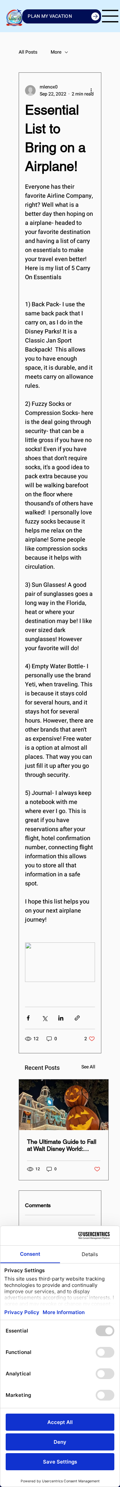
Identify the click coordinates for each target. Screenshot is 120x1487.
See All (88, 1066)
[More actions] (91, 90)
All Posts (28, 52)
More (56, 52)
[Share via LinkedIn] (61, 1018)
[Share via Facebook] (28, 1018)
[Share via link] (77, 1018)
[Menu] (110, 16)
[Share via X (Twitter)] (44, 1018)
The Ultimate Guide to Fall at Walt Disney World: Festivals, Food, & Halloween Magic (61, 1145)
